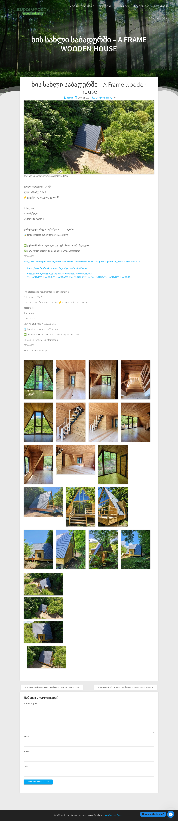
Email (27, 751)
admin (70, 97)
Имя (26, 736)
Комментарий (31, 703)
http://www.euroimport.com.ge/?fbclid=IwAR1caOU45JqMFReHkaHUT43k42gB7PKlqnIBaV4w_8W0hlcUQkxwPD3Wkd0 (82, 261)
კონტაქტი (123, 5)
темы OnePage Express (113, 815)
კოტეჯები (160, 5)
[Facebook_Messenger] (170, 814)
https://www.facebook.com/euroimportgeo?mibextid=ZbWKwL (58, 268)
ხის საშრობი (158, 17)
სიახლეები (142, 5)
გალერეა (105, 5)
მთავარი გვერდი (82, 5)
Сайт (26, 766)
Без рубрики (102, 97)
